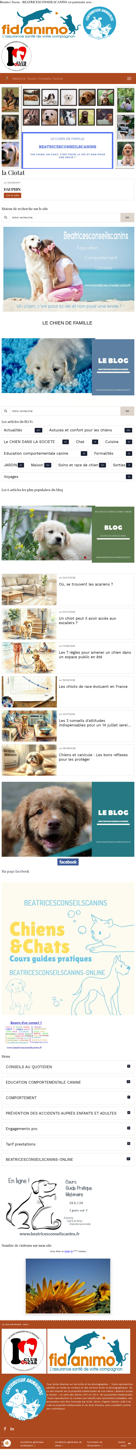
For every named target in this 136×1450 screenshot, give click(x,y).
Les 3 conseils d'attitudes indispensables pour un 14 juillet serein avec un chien (94, 722)
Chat (80, 442)
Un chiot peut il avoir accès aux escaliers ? (87, 620)
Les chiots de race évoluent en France (93, 686)
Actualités (13, 430)
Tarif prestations (20, 1144)
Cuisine (111, 442)
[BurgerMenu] (129, 78)
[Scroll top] (129, 1443)
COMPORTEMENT (21, 1098)
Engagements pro (21, 1129)
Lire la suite (12, 195)
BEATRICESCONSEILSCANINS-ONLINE (39, 1159)
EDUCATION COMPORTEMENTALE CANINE (43, 1082)
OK (127, 217)
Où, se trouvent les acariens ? (86, 584)
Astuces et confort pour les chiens (80, 430)
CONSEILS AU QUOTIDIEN (29, 1067)
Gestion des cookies (125, 1444)
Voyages (11, 476)
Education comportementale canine (36, 453)
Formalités (103, 453)
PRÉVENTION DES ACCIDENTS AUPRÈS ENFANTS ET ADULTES (61, 1113)
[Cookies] (7, 1443)
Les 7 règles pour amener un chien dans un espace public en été (95, 654)
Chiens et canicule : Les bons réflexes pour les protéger (93, 757)
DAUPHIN (12, 189)
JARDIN (10, 465)
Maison (37, 465)
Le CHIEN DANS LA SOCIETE (29, 442)
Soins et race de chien (78, 465)
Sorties (119, 465)
